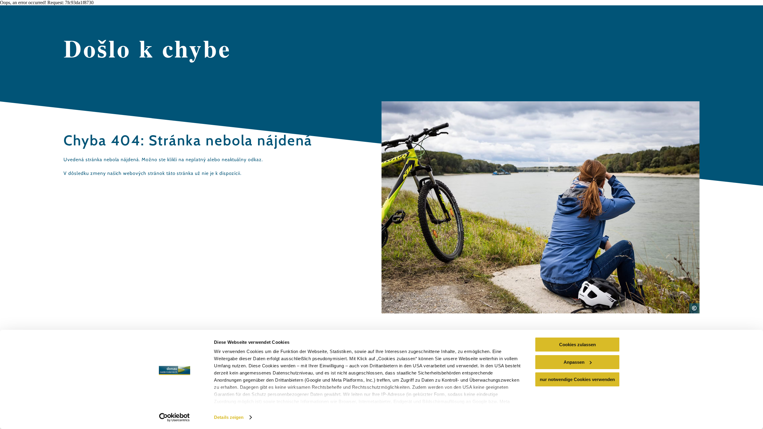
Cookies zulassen (577, 344)
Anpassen (574, 362)
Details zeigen (229, 417)
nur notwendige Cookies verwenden (577, 379)
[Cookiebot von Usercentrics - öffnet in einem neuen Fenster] (174, 417)
